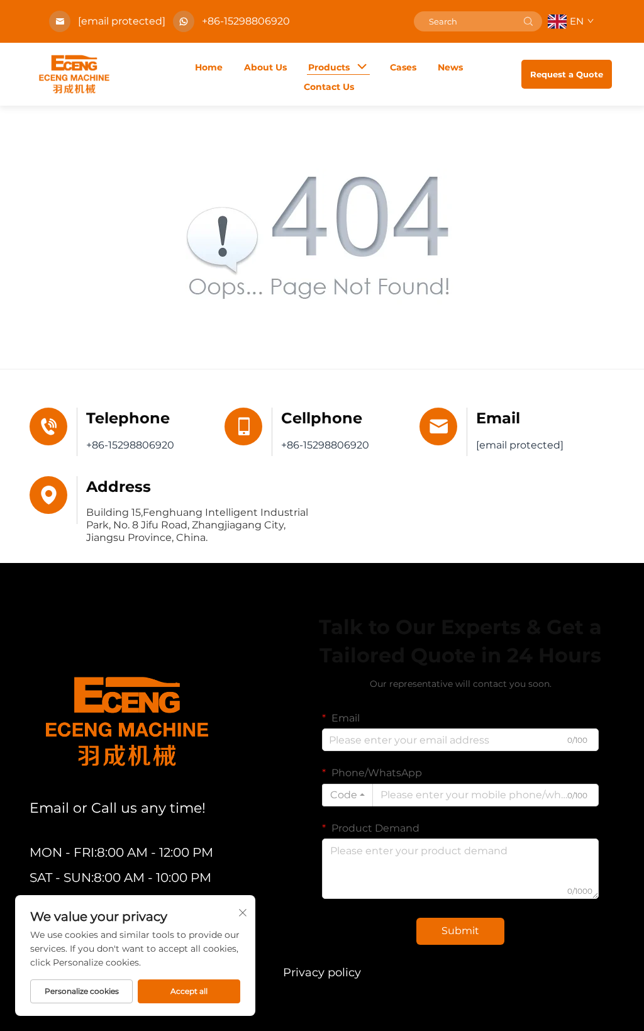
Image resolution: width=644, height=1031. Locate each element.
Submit (460, 931)
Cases (403, 67)
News (450, 67)
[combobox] (347, 795)
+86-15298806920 (246, 21)
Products (329, 67)
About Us (265, 67)
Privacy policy (322, 972)
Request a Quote (566, 74)
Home (209, 67)
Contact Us (329, 86)
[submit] (528, 21)
